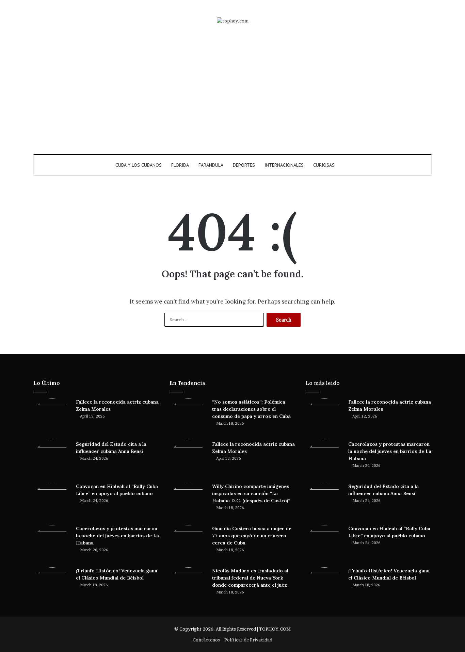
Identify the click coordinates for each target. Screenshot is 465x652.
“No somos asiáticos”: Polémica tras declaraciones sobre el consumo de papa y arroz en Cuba (251, 409)
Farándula (210, 165)
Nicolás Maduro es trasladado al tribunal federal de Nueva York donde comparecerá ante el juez (250, 578)
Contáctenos (206, 639)
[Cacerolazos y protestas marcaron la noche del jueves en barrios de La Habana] (52, 544)
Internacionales (284, 165)
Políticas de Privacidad (248, 639)
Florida (180, 165)
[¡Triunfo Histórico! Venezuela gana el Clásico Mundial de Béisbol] (52, 586)
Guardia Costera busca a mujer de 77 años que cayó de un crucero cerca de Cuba (251, 535)
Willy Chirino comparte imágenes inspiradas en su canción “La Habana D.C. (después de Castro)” (251, 493)
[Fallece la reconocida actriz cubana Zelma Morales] (52, 417)
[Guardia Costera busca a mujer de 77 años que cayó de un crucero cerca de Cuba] (188, 544)
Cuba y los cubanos (138, 165)
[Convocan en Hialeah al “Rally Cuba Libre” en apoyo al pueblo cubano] (52, 501)
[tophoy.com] (232, 21)
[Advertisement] (232, 89)
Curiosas (324, 165)
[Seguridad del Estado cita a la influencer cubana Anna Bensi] (52, 459)
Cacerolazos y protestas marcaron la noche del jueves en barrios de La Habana (117, 535)
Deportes (244, 165)
